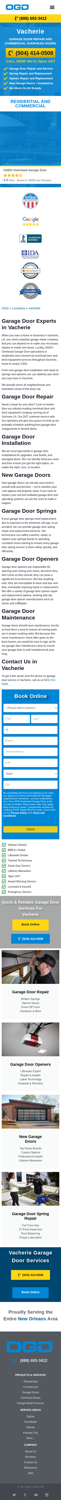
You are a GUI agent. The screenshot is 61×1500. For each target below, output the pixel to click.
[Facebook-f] (25, 1495)
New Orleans (32, 1318)
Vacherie (34, 308)
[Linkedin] (46, 1495)
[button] (52, 7)
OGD (5, 308)
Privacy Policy (19, 812)
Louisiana (18, 308)
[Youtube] (36, 1495)
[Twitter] (14, 1495)
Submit (30, 829)
